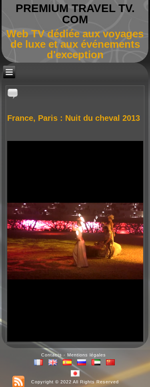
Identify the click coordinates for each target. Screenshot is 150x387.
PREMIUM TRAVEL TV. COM (75, 14)
